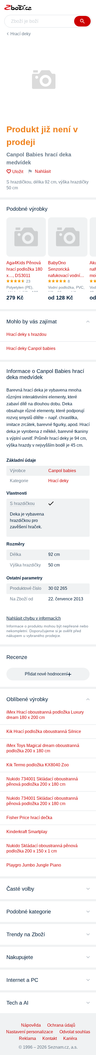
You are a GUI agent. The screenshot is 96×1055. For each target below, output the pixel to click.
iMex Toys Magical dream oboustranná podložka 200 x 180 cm (42, 748)
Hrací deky (20, 34)
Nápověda (31, 1025)
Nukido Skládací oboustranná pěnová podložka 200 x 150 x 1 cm (42, 848)
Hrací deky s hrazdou (26, 334)
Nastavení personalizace (29, 1032)
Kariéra (70, 1038)
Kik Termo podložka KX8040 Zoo (37, 765)
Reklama (27, 1038)
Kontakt (49, 1038)
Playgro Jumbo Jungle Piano (33, 865)
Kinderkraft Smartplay (26, 831)
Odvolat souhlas (74, 1032)
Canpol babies (62, 470)
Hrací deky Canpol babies (30, 348)
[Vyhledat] (82, 21)
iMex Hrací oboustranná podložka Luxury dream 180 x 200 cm (45, 715)
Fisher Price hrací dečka (29, 817)
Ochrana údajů (61, 1025)
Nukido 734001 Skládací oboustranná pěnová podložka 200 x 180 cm (42, 781)
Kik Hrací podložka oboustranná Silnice (43, 731)
